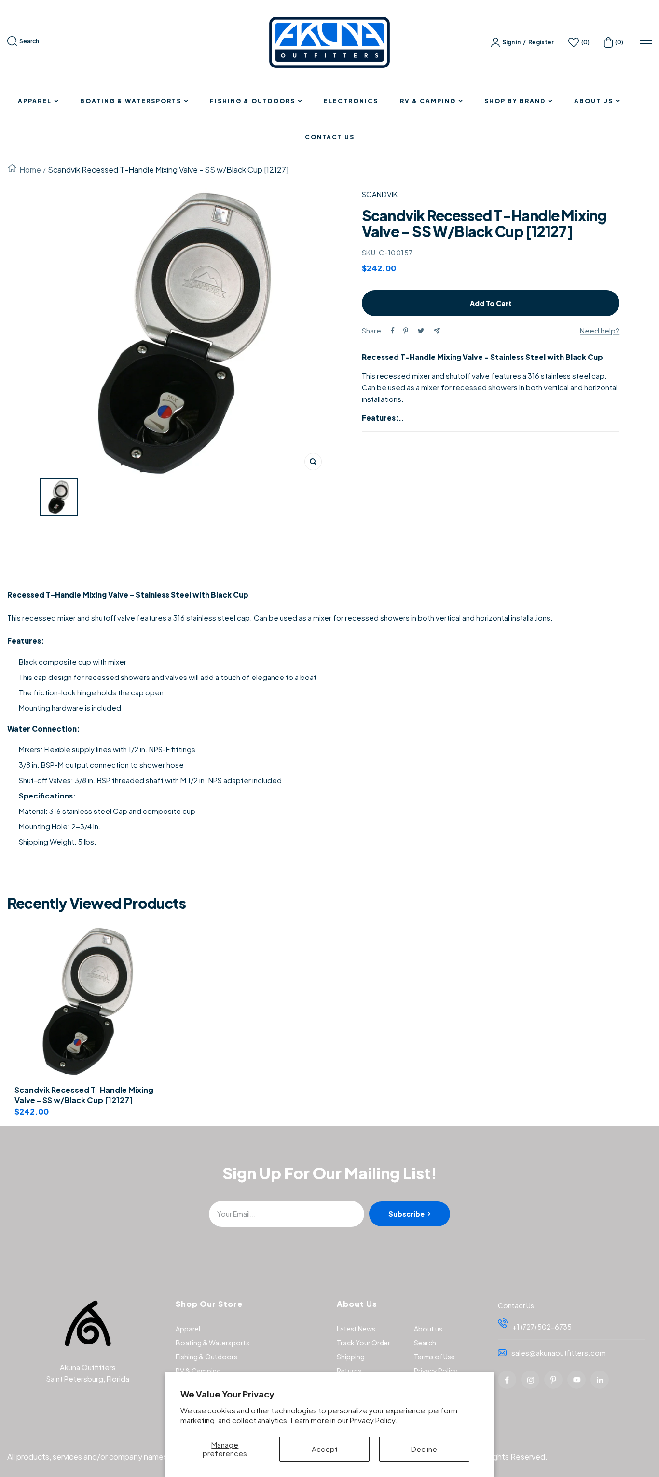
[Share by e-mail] (437, 331)
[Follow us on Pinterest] (553, 1380)
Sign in (511, 42)
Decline (424, 1448)
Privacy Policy (436, 1370)
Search (29, 41)
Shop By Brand (515, 101)
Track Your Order (363, 1342)
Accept (325, 1448)
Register (541, 42)
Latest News (356, 1328)
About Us (593, 101)
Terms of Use (434, 1356)
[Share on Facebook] (393, 330)
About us (428, 1328)
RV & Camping (428, 101)
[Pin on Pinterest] (405, 330)
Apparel (35, 101)
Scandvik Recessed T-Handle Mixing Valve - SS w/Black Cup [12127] (83, 1095)
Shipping (351, 1356)
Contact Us (330, 137)
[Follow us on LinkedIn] (599, 1380)
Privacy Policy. (374, 1419)
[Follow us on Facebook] (507, 1380)
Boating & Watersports (130, 101)
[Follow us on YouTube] (576, 1380)
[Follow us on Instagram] (530, 1380)
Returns (349, 1370)
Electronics (351, 101)
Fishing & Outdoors (252, 101)
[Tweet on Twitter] (421, 330)
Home (30, 169)
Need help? (599, 330)
